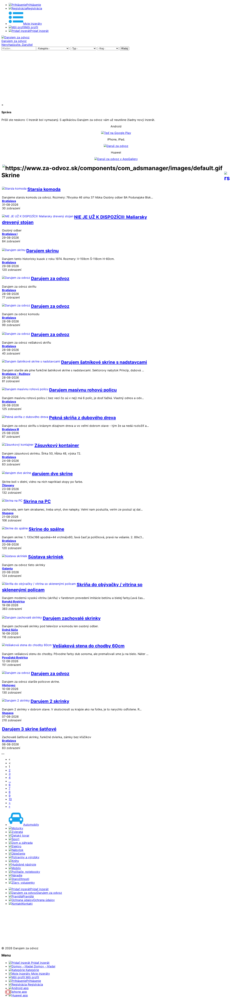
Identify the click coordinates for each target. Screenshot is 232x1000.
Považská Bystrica (15, 657)
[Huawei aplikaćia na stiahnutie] (13, 941)
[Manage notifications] (8, 992)
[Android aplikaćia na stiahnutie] (13, 916)
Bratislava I (9, 234)
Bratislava (9, 201)
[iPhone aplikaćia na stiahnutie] (12, 929)
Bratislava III (10, 429)
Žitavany (8, 485)
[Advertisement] (116, 75)
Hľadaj (124, 48)
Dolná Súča (10, 630)
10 (10, 799)
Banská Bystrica (13, 601)
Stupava (7, 513)
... (10, 781)
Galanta (7, 568)
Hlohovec (8, 685)
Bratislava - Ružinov (16, 374)
